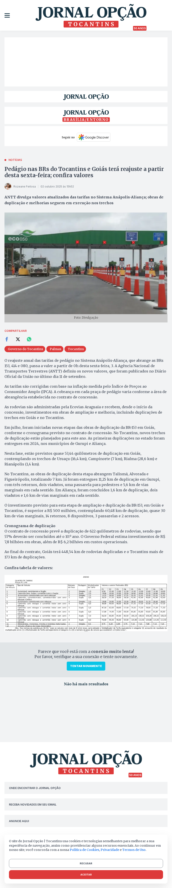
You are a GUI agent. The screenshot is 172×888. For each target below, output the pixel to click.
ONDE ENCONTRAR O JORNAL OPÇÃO (35, 788)
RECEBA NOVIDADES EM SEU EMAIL (32, 804)
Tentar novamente (86, 666)
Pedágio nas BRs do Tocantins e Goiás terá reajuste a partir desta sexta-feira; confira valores (84, 172)
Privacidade (110, 850)
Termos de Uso (134, 850)
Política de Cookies (84, 850)
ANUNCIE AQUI (19, 821)
